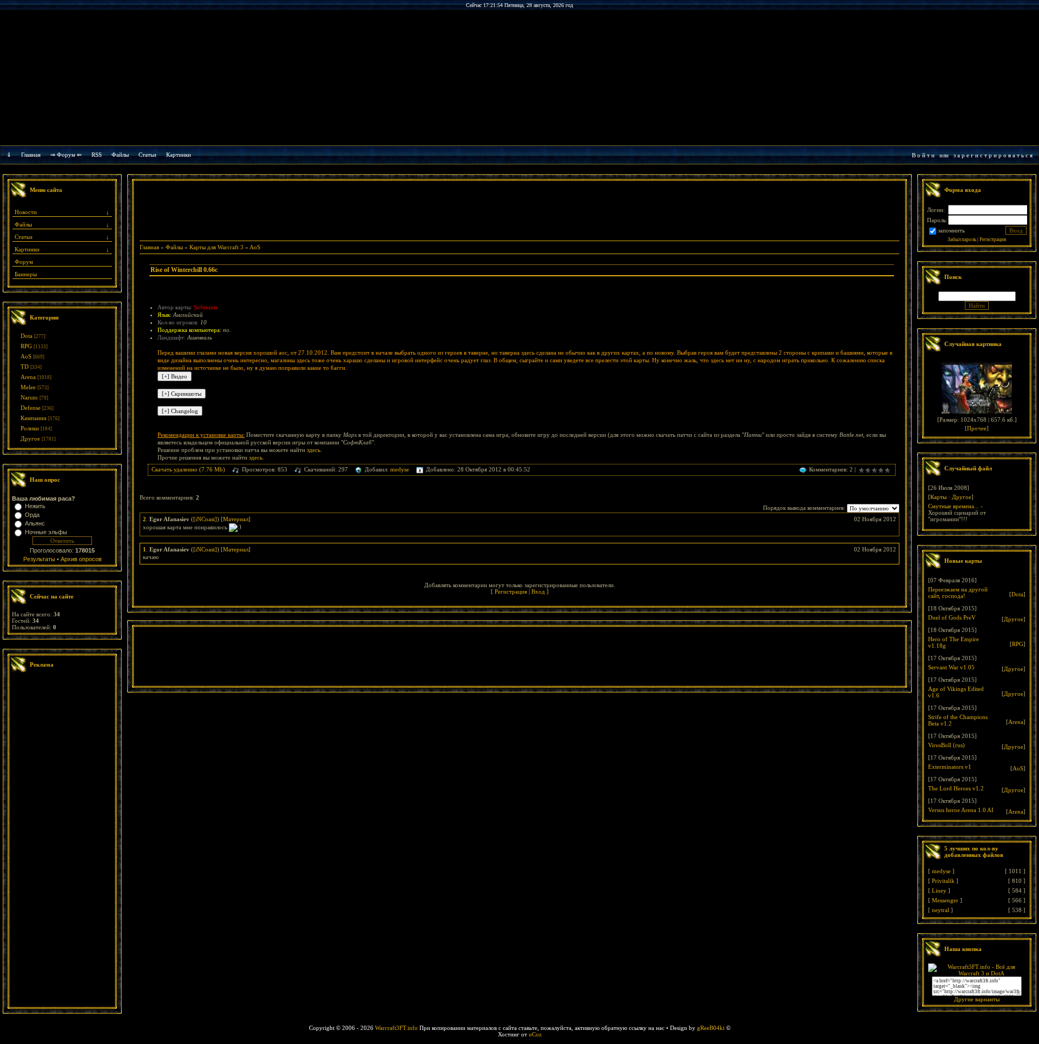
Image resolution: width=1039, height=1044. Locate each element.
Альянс (35, 523)
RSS (96, 154)
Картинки (178, 154)
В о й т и (923, 155)
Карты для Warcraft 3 (216, 247)
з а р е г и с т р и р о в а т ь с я (993, 155)
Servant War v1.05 (951, 667)
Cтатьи (147, 154)
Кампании (34, 418)
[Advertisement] (62, 841)
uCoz (535, 1034)
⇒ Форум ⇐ (66, 154)
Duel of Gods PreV (952, 617)
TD (25, 366)
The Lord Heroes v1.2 (956, 788)
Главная (31, 154)
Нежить (35, 506)
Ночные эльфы (46, 532)
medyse (399, 469)
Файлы (120, 154)
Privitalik (943, 880)
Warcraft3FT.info (396, 1028)
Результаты (39, 559)
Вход (538, 591)
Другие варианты (976, 999)
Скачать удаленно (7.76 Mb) (188, 469)
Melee (28, 387)
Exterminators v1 (949, 766)
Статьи (23, 237)
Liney (939, 890)
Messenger (945, 900)
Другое (30, 438)
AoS (26, 356)
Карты (938, 497)
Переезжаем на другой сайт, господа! (958, 592)
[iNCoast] (205, 519)
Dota (26, 336)
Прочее (977, 428)
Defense (31, 407)
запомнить (951, 230)
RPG (26, 346)
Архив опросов (81, 559)
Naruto (29, 397)
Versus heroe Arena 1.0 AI (961, 810)
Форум (24, 261)
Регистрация (511, 591)
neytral (940, 910)
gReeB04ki (711, 1028)
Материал (235, 519)
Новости (26, 212)
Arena (28, 377)
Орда (32, 514)
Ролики (30, 428)
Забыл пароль (962, 239)
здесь (313, 450)
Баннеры (26, 274)
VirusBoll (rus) (946, 745)
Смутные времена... (953, 506)
